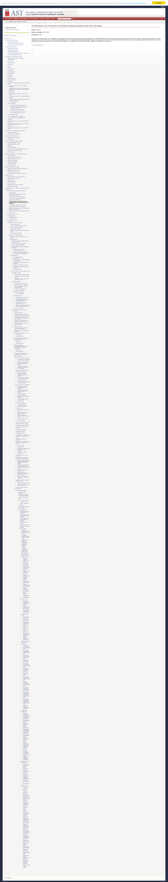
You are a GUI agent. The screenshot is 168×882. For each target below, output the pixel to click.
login (164, 6)
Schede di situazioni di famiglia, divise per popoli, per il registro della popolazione (26, 716)
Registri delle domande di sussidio (15, 157)
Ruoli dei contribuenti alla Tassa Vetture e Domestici (23, 378)
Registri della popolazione (24, 711)
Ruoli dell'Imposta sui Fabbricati (21, 284)
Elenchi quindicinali (20, 293)
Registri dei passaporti (25, 850)
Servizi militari (23, 528)
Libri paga (10, 145)
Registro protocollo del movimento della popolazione (26, 772)
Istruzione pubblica (13, 102)
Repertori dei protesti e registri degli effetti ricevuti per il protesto (26, 826)
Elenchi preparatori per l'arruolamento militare (24, 495)
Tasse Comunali (18, 356)
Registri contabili (25, 810)
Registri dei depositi (25, 808)
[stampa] (163, 22)
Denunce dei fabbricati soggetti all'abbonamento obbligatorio (21, 354)
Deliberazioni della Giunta (11, 46)
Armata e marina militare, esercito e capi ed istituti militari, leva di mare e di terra (18, 124)
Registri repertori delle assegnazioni (22, 470)
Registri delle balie (11, 165)
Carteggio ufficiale (11, 79)
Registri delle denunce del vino (22, 297)
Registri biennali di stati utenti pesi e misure (26, 611)
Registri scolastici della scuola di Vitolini (26, 585)
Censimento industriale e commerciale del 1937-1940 (26, 689)
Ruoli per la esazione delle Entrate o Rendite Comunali (22, 279)
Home (10, 18)
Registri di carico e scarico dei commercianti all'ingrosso (21, 328)
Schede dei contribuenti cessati (22, 422)
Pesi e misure (24, 599)
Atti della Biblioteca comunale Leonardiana (16, 190)
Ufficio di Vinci (19, 334)
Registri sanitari (9, 175)
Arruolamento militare (22, 490)
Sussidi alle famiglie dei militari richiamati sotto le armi (25, 537)
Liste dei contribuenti (22, 380)
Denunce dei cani (21, 420)
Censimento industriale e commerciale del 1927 (26, 670)
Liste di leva (21, 505)
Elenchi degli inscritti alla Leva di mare (24, 507)
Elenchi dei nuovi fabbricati (20, 288)
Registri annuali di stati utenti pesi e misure (26, 607)
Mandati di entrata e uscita (21, 487)
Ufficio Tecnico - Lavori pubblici (15, 222)
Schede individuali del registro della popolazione (26, 752)
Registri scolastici (25, 556)
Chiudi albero (6, 35)
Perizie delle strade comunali (16, 227)
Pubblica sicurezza (12, 78)
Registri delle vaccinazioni (13, 178)
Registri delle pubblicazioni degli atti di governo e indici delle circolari (26, 820)
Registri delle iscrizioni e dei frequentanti (26, 567)
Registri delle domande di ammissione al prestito (19, 210)
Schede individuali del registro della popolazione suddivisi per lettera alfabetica (26, 746)
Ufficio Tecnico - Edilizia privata (15, 235)
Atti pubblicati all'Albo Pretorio (26, 795)
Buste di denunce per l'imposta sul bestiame (22, 406)
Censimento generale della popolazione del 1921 (26, 665)
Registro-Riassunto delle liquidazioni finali (21, 303)
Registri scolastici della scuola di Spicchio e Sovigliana (26, 576)
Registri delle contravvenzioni (14, 170)
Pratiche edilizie (13, 239)
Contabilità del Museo (13, 217)
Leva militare (10, 70)
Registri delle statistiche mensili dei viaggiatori (26, 862)
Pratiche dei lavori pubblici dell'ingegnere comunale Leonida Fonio (18, 107)
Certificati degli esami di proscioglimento (26, 596)
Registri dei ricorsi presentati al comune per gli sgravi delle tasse (22, 442)
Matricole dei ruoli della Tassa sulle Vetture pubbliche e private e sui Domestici (23, 374)
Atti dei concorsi (11, 152)
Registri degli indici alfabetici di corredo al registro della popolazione (26, 731)
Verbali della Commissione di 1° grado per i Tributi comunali (23, 449)
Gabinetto (11, 97)
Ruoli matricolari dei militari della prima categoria (24, 512)
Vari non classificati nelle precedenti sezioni (17, 117)
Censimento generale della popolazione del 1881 (26, 657)
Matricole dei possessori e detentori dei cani (23, 413)
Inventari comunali (25, 790)
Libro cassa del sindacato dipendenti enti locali (17, 148)
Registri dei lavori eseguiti (15, 233)
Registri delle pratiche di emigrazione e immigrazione (26, 777)
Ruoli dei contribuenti (22, 403)
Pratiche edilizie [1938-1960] (18, 245)
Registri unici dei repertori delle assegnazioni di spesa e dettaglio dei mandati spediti (23, 462)
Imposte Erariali (16, 281)
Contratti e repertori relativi (12, 135)
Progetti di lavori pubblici (15, 228)
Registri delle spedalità (12, 161)
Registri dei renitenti (24, 503)
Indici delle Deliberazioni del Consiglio (15, 43)
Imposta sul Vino (18, 295)
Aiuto (52, 18)
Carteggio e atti (12, 192)
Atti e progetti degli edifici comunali (17, 112)
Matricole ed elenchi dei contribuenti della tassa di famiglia (23, 363)
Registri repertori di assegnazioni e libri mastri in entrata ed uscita (23, 473)
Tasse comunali (21, 445)
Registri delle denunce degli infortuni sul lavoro (17, 173)
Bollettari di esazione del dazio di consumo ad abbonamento (21, 321)
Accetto (158, 3)
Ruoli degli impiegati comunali (14, 142)
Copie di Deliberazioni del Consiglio (15, 44)
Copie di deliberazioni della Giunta (15, 54)
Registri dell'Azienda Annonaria (19, 251)
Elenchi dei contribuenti (21, 429)
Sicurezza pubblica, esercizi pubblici (15, 116)
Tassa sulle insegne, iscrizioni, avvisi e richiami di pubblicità (23, 396)
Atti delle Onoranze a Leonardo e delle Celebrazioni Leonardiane (17, 194)
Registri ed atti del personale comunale (14, 140)
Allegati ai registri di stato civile (26, 642)
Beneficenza (10, 60)
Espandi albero (13, 35)
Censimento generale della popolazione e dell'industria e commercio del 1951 (26, 694)
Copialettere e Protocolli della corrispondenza (15, 130)
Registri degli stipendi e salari (14, 144)
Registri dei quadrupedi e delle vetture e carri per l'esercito (25, 532)
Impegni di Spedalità (12, 163)
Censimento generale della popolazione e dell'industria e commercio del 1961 (26, 701)
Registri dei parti (11, 179)
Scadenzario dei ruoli (20, 433)
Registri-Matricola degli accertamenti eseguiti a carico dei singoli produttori (22, 299)
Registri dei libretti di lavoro (26, 841)
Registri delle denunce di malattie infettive (16, 176)
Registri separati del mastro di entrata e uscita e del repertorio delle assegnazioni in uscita (24, 467)
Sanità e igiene (11, 64)
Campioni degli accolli (15, 224)
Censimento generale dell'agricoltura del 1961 (26, 707)
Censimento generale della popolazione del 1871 (26, 652)
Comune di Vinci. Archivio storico (12, 29)
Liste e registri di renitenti (24, 500)
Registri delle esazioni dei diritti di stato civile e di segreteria (26, 814)
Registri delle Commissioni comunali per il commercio (26, 837)
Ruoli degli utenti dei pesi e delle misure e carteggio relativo (26, 603)
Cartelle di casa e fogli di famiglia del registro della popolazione (26, 757)
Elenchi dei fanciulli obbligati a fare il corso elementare (26, 560)
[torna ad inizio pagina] (32, 50)
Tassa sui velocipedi (19, 308)
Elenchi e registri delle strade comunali (18, 225)
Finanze (9, 65)
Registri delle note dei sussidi (14, 158)
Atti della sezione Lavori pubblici (17, 109)
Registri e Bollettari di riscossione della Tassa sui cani (23, 416)
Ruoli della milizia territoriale (22, 493)
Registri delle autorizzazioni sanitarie (15, 184)
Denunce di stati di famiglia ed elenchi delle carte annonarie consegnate (21, 253)
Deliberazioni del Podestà (13, 50)
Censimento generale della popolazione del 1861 (26, 647)
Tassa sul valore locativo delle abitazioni (23, 399)
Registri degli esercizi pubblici (26, 843)
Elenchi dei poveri (11, 155)
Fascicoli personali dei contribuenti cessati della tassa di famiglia (23, 367)
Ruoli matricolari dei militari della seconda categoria (24, 515)
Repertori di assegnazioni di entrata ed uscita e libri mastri (22, 458)
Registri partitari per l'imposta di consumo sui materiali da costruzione (21, 339)
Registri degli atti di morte (26, 620)
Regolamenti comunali (25, 788)
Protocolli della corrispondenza (14, 133)
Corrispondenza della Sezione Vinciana (17, 205)
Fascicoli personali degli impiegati (15, 150)
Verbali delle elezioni (17, 269)
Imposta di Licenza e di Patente (22, 425)
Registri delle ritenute (12, 147)
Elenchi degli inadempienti (25, 564)
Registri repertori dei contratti (14, 137)
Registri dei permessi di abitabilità (19, 243)
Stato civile (10, 76)
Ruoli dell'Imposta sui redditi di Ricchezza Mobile (21, 287)
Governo (9, 67)
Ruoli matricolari (22, 509)
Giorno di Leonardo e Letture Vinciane (17, 196)
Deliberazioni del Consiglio (11, 40)
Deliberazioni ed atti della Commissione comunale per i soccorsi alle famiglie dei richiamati (25, 543)
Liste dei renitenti (23, 501)
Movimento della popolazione (25, 762)
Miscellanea (10, 81)
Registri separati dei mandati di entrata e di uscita (23, 485)
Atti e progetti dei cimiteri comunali (17, 111)
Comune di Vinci (8, 38)
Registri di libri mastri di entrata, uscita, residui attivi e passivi (23, 477)
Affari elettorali (15, 255)
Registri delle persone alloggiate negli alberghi (26, 857)
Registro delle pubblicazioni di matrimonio (26, 623)
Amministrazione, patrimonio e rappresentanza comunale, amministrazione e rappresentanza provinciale (19, 89)
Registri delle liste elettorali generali (20, 265)
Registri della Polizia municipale (12, 166)
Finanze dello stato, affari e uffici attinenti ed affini (19, 96)
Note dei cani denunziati (23, 418)
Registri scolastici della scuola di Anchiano (26, 571)
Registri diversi (25, 785)
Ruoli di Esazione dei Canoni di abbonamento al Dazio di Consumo (22, 315)
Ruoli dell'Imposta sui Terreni (21, 283)
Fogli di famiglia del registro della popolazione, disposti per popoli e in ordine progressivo (26, 724)
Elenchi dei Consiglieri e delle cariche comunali (25, 804)
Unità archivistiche (38, 45)
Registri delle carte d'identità (26, 847)
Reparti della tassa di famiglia (24, 359)
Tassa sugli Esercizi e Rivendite (23, 384)
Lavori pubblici (11, 73)
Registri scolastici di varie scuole (25, 589)
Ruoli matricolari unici (24, 524)
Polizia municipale (11, 62)
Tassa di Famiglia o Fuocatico (22, 357)
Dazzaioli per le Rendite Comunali (22, 274)
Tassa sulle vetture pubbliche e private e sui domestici (22, 371)
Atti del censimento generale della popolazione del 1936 (26, 683)
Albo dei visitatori (12, 219)
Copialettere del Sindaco (13, 132)
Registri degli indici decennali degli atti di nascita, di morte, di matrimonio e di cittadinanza (26, 636)
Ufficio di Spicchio (20, 336)
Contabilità (10, 119)
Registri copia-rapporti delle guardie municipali (17, 168)
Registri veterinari (11, 183)
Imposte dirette (21, 446)
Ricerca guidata (23, 18)
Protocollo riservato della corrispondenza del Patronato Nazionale (26, 831)
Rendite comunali (17, 272)
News (48, 18)
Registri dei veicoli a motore (13, 171)
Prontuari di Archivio (25, 793)
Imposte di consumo (17, 326)
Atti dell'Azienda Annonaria (18, 249)
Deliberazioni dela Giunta (13, 48)
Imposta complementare (20, 290)
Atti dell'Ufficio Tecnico (12, 220)
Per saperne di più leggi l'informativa (134, 3)
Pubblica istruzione (12, 71)
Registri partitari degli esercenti (21, 332)
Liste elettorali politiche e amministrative (18, 258)
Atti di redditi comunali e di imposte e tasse (21, 271)
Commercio (10, 75)
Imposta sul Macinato (19, 292)
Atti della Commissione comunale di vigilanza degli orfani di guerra (25, 550)
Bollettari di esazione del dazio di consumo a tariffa (21, 324)
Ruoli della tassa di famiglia (23, 360)
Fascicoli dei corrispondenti (15, 199)
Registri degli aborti (12, 181)
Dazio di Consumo (18, 312)
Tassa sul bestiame (20, 401)
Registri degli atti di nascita (26, 617)
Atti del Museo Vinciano (13, 214)
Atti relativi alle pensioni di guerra (25, 554)
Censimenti (24, 644)
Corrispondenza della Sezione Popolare (17, 206)
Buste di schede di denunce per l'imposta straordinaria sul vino (22, 306)
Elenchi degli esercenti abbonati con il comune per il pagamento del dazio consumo (22, 317)
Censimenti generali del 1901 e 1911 (25, 661)
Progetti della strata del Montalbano (17, 105)
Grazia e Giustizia (11, 68)
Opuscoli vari (12, 212)
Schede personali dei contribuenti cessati (20, 431)
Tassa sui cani (19, 408)
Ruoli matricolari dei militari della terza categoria (24, 519)
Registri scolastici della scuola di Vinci (26, 581)
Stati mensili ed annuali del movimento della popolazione (26, 766)
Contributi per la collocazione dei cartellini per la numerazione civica (23, 436)
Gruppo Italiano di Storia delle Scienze (17, 198)
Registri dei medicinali (12, 160)
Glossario (42, 18)
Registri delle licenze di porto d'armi (26, 852)
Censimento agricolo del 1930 (25, 674)
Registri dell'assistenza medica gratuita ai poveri (16, 153)
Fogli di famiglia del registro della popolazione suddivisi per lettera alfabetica (26, 738)
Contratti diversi (11, 139)
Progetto (16, 18)
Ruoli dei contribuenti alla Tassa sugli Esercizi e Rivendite (23, 391)
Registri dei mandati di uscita (24, 482)
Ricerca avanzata (33, 18)
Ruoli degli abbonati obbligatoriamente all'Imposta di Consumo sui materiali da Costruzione (21, 347)
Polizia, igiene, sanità (13, 114)
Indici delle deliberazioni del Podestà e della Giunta (18, 53)
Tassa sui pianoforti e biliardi (22, 423)
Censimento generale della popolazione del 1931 (26, 678)
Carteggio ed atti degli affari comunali (14, 56)
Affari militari (18, 488)
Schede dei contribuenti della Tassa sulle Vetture (24, 382)
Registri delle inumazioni (13, 186)
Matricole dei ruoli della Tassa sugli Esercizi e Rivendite (22, 387)
